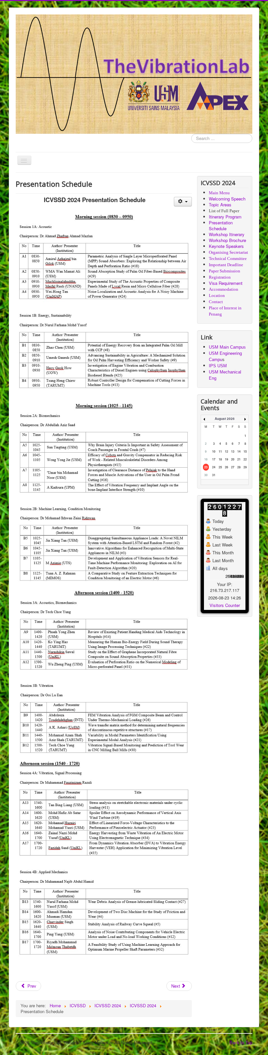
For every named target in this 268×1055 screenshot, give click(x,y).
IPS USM (218, 365)
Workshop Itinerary (226, 234)
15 (245, 451)
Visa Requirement (226, 283)
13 (232, 451)
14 (239, 451)
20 (232, 459)
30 (206, 475)
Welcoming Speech (227, 199)
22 (245, 459)
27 (232, 467)
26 (226, 467)
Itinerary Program (225, 217)
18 (220, 459)
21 (239, 459)
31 (213, 475)
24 (213, 467)
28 (239, 467)
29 (245, 467)
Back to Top (240, 1042)
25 (220, 467)
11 (220, 451)
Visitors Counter (224, 605)
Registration (220, 277)
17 (213, 459)
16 (206, 459)
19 (226, 459)
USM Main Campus (227, 347)
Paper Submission (224, 270)
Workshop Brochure (227, 240)
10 (213, 451)
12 (226, 451)
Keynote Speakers (226, 246)
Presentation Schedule (221, 225)
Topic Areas (220, 204)
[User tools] (183, 201)
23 (206, 467)
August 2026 (225, 418)
